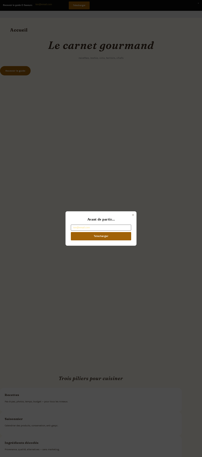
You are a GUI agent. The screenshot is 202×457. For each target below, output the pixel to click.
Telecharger (101, 236)
